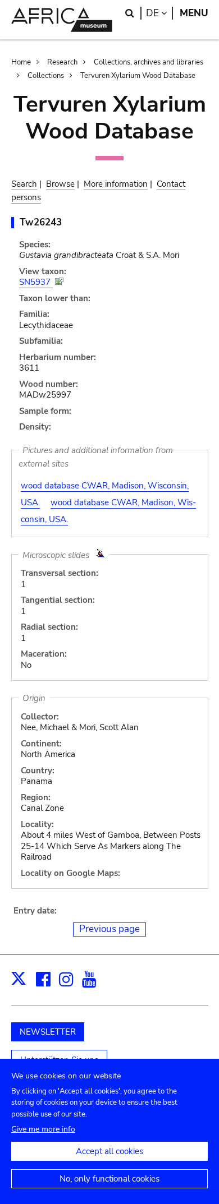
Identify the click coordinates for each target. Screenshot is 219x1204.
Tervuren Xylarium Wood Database (137, 76)
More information (116, 184)
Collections (46, 76)
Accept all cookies (109, 1151)
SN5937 (36, 282)
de (159, 13)
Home (21, 62)
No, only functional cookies (109, 1178)
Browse (60, 184)
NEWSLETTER (48, 1031)
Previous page (109, 928)
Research (62, 62)
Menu (194, 13)
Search (24, 184)
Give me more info (43, 1129)
